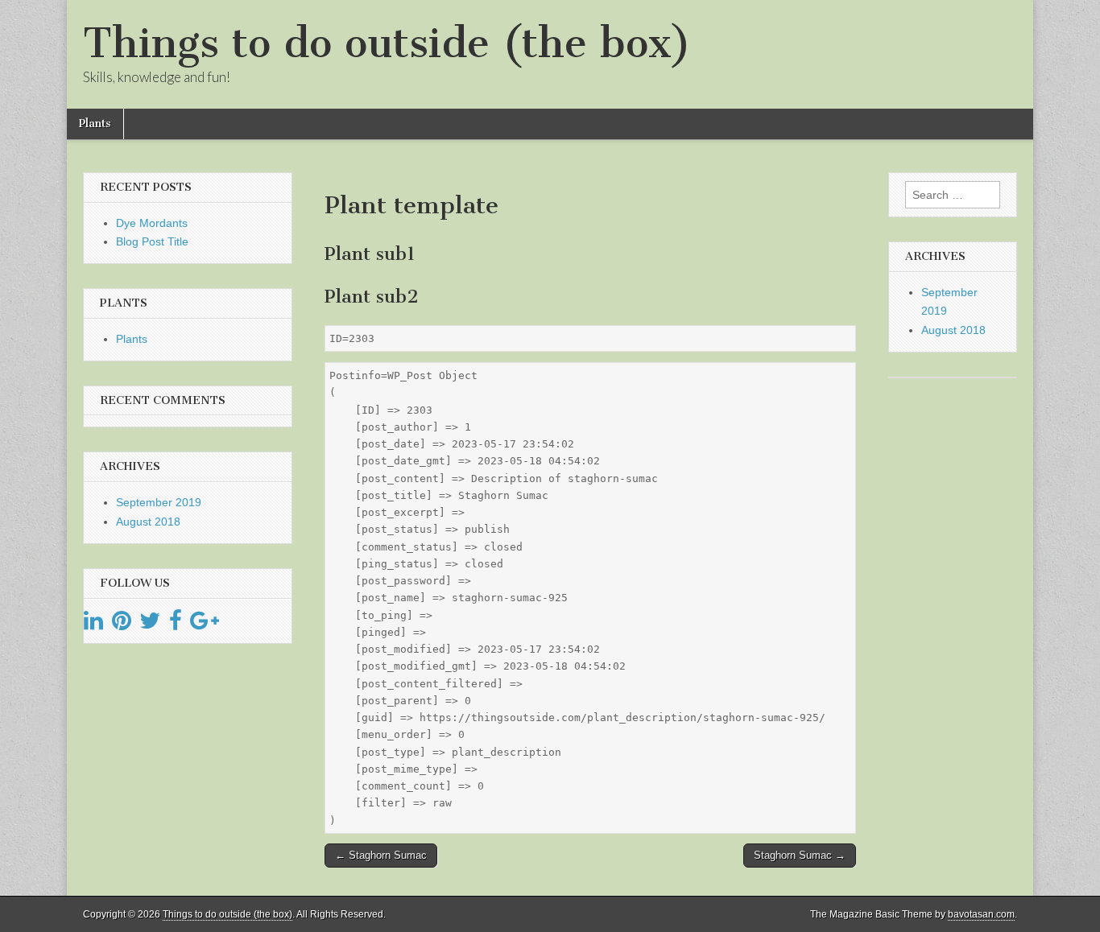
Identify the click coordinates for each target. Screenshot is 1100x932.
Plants (95, 123)
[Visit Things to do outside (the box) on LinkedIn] (93, 624)
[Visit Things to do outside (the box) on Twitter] (149, 624)
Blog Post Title (152, 241)
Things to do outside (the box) (387, 43)
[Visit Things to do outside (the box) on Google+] (204, 624)
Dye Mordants (152, 223)
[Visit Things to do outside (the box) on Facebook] (175, 624)
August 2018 (148, 521)
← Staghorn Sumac (381, 855)
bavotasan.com (981, 914)
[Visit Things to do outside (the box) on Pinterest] (121, 624)
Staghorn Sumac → (800, 855)
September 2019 (158, 502)
